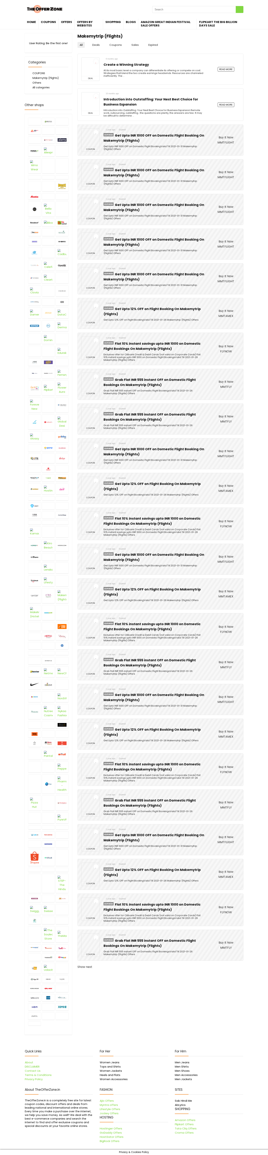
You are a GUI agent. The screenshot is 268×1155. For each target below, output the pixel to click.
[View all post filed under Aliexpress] (48, 150)
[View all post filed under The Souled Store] (48, 934)
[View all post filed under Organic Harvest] (48, 734)
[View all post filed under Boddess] (62, 241)
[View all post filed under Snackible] (62, 870)
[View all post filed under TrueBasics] (48, 957)
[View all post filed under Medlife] (62, 626)
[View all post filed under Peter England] (34, 784)
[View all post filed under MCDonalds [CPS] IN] (48, 626)
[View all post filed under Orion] (62, 734)
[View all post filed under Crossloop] (62, 301)
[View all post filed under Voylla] (62, 997)
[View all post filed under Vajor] (62, 979)
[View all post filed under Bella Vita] (48, 209)
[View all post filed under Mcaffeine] (34, 626)
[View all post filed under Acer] (62, 121)
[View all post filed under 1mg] (34, 121)
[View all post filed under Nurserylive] (34, 711)
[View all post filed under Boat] (48, 241)
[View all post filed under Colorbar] (62, 290)
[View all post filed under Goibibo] (62, 436)
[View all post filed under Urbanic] (48, 979)
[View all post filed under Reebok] (62, 827)
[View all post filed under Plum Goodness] (48, 803)
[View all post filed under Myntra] (34, 660)
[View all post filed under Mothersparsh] (48, 653)
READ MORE (226, 69)
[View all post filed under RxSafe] (62, 834)
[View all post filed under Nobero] (48, 696)
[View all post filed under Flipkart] (48, 388)
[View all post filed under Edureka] (62, 351)
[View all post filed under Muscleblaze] (62, 653)
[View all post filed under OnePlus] (34, 724)
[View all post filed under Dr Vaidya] (34, 351)
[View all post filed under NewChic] (62, 671)
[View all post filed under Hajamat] (48, 458)
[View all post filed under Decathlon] (34, 325)
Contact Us (32, 1071)
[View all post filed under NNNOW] (34, 696)
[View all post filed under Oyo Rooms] (62, 743)
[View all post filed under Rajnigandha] (34, 827)
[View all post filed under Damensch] (34, 312)
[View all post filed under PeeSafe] (48, 767)
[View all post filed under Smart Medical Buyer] (48, 870)
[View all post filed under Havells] (48, 468)
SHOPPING (113, 22)
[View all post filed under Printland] (62, 803)
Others (36, 83)
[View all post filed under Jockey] (48, 515)
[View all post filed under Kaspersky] (34, 545)
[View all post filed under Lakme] (48, 557)
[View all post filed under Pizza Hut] (34, 803)
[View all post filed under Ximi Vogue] (62, 1006)
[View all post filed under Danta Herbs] (48, 312)
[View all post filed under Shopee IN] (34, 858)
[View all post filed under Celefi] (48, 265)
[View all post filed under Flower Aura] (62, 388)
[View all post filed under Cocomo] (48, 290)
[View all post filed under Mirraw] (62, 636)
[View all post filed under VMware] (34, 997)
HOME (31, 22)
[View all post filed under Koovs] (62, 545)
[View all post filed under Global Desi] (62, 422)
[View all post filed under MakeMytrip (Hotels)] (34, 612)
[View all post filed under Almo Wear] (34, 165)
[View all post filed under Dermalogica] (62, 325)
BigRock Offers (109, 1141)
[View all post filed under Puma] (34, 817)
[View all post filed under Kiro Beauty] (48, 545)
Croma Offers (184, 1133)
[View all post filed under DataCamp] (62, 312)
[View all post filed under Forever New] (34, 405)
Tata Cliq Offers (186, 1128)
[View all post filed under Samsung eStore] (48, 844)
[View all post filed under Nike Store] (34, 684)
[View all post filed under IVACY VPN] (34, 505)
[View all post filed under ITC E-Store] (62, 498)
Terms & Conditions (38, 1075)
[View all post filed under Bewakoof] (34, 223)
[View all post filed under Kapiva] (48, 531)
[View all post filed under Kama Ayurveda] (62, 523)
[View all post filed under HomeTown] (62, 478)
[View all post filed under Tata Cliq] (62, 909)
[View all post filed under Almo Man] (62, 150)
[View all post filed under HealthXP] (34, 478)
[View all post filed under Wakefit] (34, 1006)
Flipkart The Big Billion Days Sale (218, 24)
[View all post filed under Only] (48, 724)
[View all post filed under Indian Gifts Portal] (34, 498)
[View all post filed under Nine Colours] (48, 684)
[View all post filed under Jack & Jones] (48, 505)
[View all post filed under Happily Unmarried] (34, 468)
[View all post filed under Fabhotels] (34, 373)
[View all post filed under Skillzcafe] (48, 858)
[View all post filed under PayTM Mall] (62, 754)
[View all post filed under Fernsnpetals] (62, 373)
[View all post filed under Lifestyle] (48, 580)
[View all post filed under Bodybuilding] (34, 252)
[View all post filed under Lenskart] (48, 568)
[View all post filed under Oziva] (34, 754)
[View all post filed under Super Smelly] (62, 898)
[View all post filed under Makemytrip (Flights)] (62, 595)
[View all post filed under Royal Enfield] (48, 834)
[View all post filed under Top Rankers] (34, 948)
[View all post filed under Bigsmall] (48, 232)
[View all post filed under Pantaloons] (48, 754)
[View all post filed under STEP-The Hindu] (62, 883)
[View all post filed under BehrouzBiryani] (34, 209)
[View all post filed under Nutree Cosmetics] (48, 711)
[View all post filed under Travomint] (48, 948)
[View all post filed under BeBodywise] (62, 196)
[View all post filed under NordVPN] (62, 696)
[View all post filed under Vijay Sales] (48, 988)
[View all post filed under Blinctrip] (34, 241)
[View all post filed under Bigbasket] (62, 223)
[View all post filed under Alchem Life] (34, 150)
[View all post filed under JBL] (62, 505)
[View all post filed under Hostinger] (48, 488)
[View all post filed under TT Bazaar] (62, 957)
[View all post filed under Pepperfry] (62, 767)
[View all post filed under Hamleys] (62, 458)
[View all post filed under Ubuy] (34, 968)
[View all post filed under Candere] (34, 265)
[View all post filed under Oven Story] (48, 743)
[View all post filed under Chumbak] (62, 265)
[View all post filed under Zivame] (34, 1024)
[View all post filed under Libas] (62, 568)
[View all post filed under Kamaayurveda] (34, 531)
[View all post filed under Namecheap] (34, 671)
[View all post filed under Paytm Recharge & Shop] (34, 767)
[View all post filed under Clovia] (34, 290)
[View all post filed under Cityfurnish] (34, 278)
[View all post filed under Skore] (62, 858)
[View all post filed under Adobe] (62, 130)
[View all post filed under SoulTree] (48, 883)
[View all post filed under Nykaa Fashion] (62, 711)
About (29, 1062)
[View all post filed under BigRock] (34, 232)
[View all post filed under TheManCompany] (62, 934)
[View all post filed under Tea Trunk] (34, 920)
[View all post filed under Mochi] (34, 645)
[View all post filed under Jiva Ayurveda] (34, 515)
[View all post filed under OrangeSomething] (34, 734)
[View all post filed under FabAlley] (62, 362)
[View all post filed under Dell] (48, 325)
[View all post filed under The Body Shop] (62, 920)
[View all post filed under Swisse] (48, 909)
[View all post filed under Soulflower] (34, 883)
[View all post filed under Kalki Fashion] (48, 523)
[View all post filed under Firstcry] (34, 388)
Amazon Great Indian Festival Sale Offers (166, 24)
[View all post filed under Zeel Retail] (62, 1016)
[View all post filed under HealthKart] (62, 468)
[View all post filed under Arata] (48, 177)
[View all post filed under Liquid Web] (34, 595)
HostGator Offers (111, 1137)
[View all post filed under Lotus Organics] (48, 595)
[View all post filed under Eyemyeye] (34, 362)
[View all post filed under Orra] (34, 743)
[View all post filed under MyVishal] (62, 660)
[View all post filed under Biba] (48, 223)
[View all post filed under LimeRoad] (62, 580)
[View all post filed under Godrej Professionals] (48, 436)
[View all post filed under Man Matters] (62, 612)
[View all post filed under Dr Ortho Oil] (62, 338)
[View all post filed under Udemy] (62, 968)
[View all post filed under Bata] (34, 196)
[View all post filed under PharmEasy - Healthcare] (62, 784)
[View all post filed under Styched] (34, 898)
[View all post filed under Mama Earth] (48, 612)
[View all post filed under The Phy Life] (34, 934)
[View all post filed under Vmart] (62, 988)
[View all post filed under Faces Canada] (48, 373)
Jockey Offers (109, 1113)
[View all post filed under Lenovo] (34, 568)
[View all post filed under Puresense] (48, 817)
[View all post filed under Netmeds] (48, 671)
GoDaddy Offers (111, 1133)
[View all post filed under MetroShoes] (48, 636)
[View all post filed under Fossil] (48, 405)
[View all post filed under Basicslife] (62, 186)
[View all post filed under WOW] (48, 1006)
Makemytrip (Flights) (45, 78)
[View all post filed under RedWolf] (48, 827)
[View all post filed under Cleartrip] (48, 278)
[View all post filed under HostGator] (34, 488)
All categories (41, 87)
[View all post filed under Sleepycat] (34, 870)
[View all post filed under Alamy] (62, 140)
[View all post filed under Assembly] (34, 186)
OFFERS (66, 22)
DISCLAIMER (32, 1066)
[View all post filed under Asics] (62, 177)
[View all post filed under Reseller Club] (34, 834)
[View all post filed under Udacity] (48, 968)
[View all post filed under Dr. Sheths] (48, 351)
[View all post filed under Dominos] (48, 338)
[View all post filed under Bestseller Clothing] (62, 209)
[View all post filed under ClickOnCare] (62, 278)
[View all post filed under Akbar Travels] (48, 140)
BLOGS (131, 22)
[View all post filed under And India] (34, 177)
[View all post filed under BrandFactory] (48, 252)
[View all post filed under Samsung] (34, 844)
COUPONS (48, 22)
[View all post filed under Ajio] (34, 140)
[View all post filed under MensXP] (34, 636)
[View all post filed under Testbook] (48, 920)
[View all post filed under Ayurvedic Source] (48, 186)
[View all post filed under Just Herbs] (34, 523)
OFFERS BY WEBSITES (85, 24)
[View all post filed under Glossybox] (34, 436)
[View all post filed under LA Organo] (34, 557)
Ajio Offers (107, 1101)
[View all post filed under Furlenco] (62, 405)
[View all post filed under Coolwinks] (34, 301)
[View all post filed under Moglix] (48, 645)
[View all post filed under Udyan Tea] (34, 979)
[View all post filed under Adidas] (48, 130)
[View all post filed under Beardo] (48, 196)
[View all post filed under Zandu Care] (48, 1016)
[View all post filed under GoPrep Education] (48, 448)
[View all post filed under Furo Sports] (34, 422)
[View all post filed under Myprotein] (48, 660)
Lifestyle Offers (110, 1109)
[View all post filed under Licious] (34, 580)
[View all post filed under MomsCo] (62, 645)
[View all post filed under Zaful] (34, 1016)
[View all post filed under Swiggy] (34, 909)
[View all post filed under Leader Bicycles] (62, 557)
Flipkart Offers (184, 1124)
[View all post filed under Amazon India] (48, 165)
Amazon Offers (185, 1120)
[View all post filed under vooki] (48, 997)
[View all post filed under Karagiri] (62, 531)
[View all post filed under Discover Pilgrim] (34, 338)
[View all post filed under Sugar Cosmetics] (48, 898)
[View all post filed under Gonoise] (34, 448)
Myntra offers (109, 1105)
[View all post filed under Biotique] (62, 232)
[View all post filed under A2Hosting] (48, 121)
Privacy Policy (34, 1079)
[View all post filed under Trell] (62, 948)
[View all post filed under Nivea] (62, 684)
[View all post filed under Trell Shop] (34, 957)
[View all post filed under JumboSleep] (62, 515)
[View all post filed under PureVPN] (62, 817)
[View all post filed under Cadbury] (62, 252)
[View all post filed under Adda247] (34, 130)
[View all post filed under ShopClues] (62, 844)
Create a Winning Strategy (126, 64)
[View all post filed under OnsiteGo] (62, 724)
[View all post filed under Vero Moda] (34, 988)
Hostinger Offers (111, 1128)
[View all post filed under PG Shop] (48, 784)
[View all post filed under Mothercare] (34, 653)
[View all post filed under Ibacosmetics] (62, 488)
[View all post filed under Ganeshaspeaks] (48, 422)
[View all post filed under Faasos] (48, 362)
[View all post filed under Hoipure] (48, 478)
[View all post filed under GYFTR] (34, 458)
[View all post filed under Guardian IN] (62, 448)
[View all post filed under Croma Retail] (48, 301)
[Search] (239, 9)
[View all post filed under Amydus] (62, 165)
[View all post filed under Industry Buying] (48, 498)
